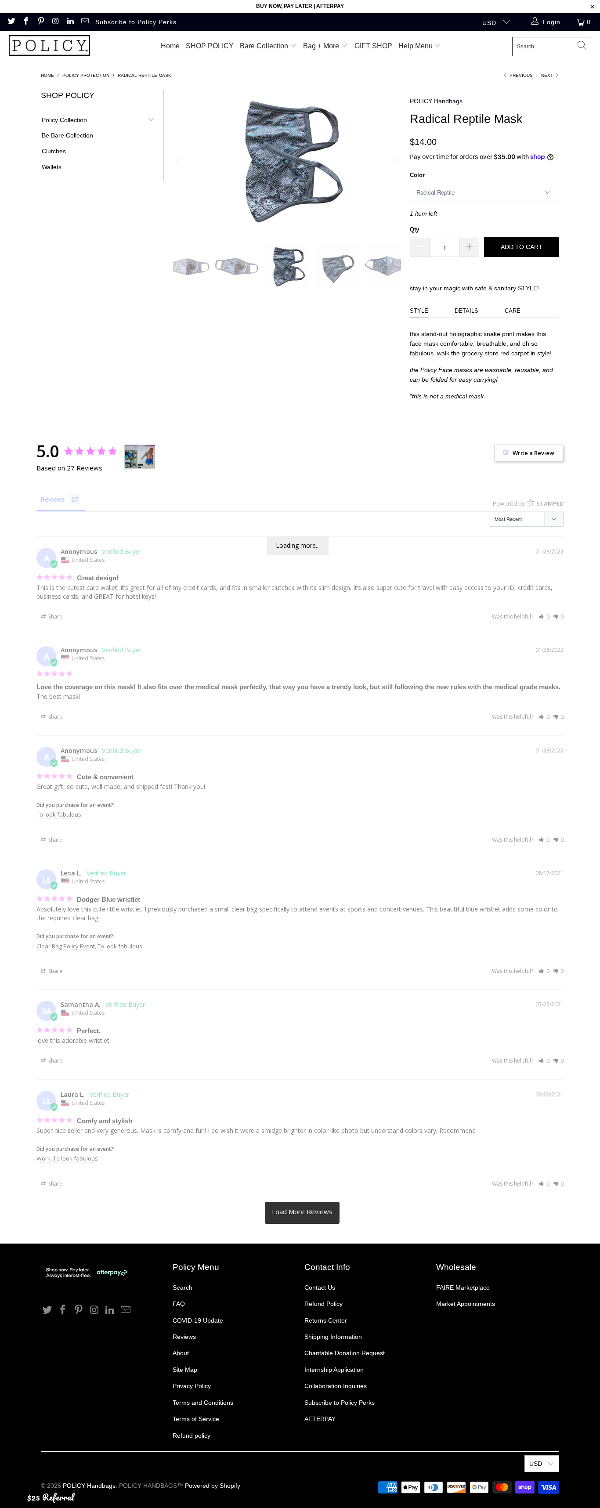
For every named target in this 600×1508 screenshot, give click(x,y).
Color (417, 175)
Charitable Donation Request (344, 1352)
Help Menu (416, 46)
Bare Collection (265, 46)
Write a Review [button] (533, 453)
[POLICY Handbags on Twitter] (11, 21)
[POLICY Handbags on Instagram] (55, 21)
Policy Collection (64, 119)
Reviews (184, 1336)
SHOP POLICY (210, 46)
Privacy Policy (192, 1385)
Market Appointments (465, 1303)
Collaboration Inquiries (335, 1385)
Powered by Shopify (212, 1485)
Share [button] (54, 616)
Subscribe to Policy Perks (136, 21)
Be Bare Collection (67, 135)
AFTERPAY (320, 1418)
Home (170, 46)
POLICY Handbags (436, 101)
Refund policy (191, 1435)
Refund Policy (323, 1303)
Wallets (51, 166)
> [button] (302, 1213)
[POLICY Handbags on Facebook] (26, 21)
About (181, 1352)
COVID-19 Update (198, 1320)
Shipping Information (333, 1336)
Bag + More (322, 46)
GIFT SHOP (373, 46)
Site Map (185, 1369)
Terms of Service (196, 1418)
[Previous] (179, 160)
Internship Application (334, 1369)
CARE (512, 310)
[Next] (394, 160)
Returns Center (325, 1320)
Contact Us (319, 1287)
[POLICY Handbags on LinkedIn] (69, 21)
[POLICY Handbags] (49, 46)
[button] (544, 616)
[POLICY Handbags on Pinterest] (40, 21)
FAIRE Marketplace (463, 1287)
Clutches (54, 151)
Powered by (528, 503)
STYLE (419, 310)
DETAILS (466, 310)
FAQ (179, 1303)
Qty (414, 229)
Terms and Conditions (203, 1402)
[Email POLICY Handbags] (84, 21)
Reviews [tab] (53, 499)
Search (182, 1287)
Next (547, 75)
